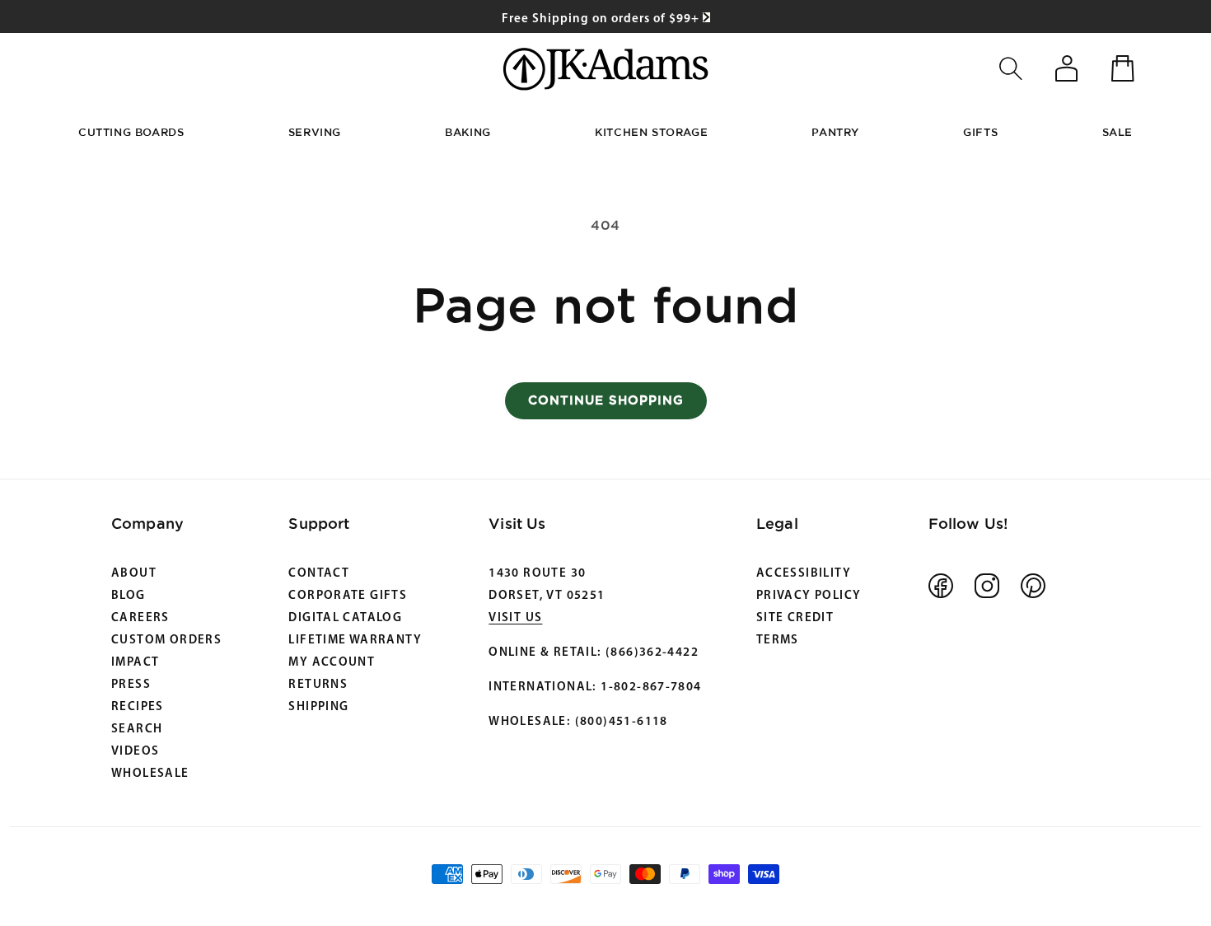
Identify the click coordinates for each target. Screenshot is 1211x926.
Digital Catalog (345, 618)
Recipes (137, 707)
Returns (318, 685)
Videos (135, 752)
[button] (1011, 68)
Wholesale (150, 774)
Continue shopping (606, 400)
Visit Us (515, 618)
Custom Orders (166, 640)
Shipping (318, 707)
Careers (140, 618)
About (134, 574)
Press (131, 685)
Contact (318, 574)
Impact (135, 663)
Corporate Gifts (347, 596)
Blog (128, 596)
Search (136, 729)
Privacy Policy (808, 596)
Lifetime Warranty (355, 640)
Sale (1117, 132)
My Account (331, 663)
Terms (777, 640)
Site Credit (795, 618)
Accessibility (803, 574)
